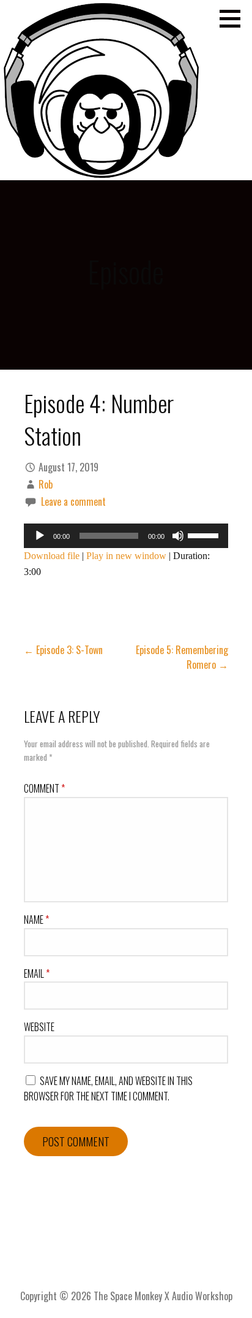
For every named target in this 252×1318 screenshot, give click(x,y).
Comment (44, 788)
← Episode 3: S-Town (63, 649)
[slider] (205, 535)
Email (37, 973)
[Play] (40, 536)
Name (36, 919)
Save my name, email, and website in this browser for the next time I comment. (108, 1088)
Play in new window (126, 555)
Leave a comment (73, 501)
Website (39, 1026)
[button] (234, 18)
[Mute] (178, 536)
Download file (52, 555)
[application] (126, 536)
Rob (46, 484)
